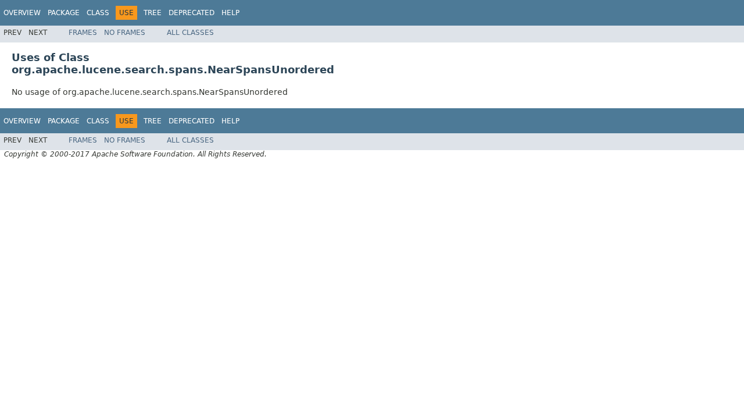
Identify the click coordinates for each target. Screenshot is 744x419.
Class (98, 13)
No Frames (124, 33)
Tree (153, 13)
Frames (83, 33)
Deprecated (191, 13)
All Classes (190, 33)
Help (230, 13)
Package (64, 13)
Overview (22, 13)
